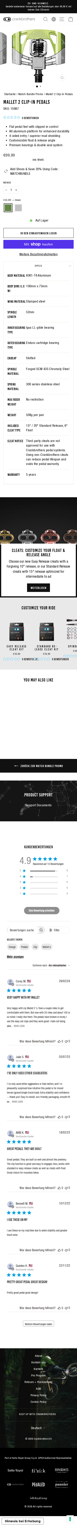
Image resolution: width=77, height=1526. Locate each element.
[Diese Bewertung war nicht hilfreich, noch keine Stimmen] (66, 1041)
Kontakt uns (38, 1362)
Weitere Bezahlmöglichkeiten (38, 254)
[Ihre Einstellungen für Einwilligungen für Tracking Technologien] (70, 1519)
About (38, 1355)
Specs (38, 265)
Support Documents (38, 805)
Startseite (10, 94)
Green (8, 208)
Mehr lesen (19, 1025)
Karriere (38, 1368)
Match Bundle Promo (30, 94)
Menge (7, 182)
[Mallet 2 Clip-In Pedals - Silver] (19, 730)
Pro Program (38, 1375)
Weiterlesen (38, 587)
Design (12, 947)
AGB (38, 1388)
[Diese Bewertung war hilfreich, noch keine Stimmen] (59, 1041)
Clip (35, 947)
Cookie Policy (38, 1401)
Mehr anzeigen (15, 956)
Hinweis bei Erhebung (22, 1521)
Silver (18, 208)
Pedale (24, 947)
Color (12, 200)
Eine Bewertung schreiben (41, 910)
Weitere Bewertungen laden (38, 1324)
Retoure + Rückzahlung (38, 1382)
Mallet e (47, 947)
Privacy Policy (39, 1395)
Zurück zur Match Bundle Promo (41, 765)
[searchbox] (22, 930)
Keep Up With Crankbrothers (37, 1414)
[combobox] (51, 965)
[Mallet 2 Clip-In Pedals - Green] (14, 730)
